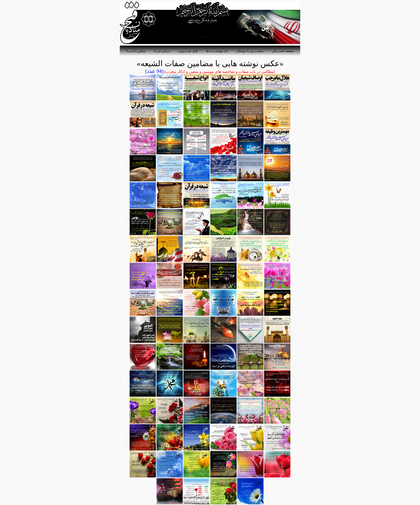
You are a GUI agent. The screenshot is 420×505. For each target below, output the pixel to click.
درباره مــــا (162, 51)
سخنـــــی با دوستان (249, 51)
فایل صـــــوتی (188, 51)
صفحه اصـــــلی (283, 51)
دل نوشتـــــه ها (217, 51)
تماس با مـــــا (136, 51)
